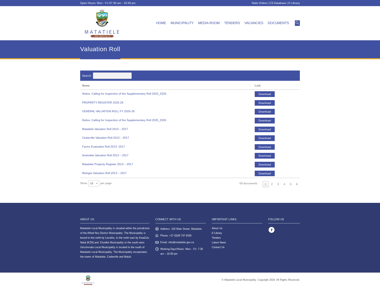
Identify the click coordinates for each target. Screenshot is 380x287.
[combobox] (93, 183)
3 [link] (278, 184)
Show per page (96, 183)
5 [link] (291, 184)
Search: (87, 75)
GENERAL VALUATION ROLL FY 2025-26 (108, 111)
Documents (278, 23)
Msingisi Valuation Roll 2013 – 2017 (104, 173)
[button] (297, 23)
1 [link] (265, 184)
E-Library (294, 3)
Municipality (182, 23)
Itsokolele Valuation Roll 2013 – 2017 (105, 155)
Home (161, 23)
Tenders (232, 23)
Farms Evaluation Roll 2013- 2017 (103, 146)
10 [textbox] (91, 183)
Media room (209, 23)
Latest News (219, 242)
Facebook (272, 230)
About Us (217, 228)
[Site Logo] (102, 23)
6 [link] (297, 184)
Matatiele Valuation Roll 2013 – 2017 (105, 129)
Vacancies (253, 23)
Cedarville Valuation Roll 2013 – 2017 (105, 137)
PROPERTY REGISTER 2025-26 (102, 102)
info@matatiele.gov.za (181, 242)
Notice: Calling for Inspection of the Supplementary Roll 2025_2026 (124, 93)
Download (264, 94)
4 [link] (284, 184)
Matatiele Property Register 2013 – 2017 (107, 164)
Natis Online (259, 3)
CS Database (277, 3)
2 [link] (272, 184)
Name (86, 85)
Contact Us (218, 247)
